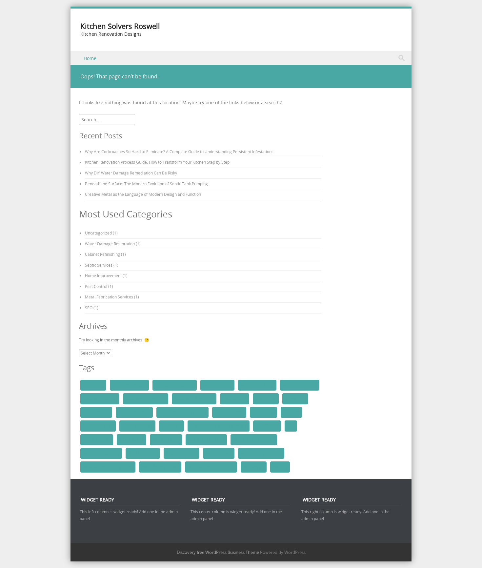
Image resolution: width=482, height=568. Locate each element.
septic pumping (96, 439)
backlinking (93, 385)
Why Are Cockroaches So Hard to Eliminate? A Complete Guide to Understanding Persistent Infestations (179, 151)
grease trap (295, 398)
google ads (266, 398)
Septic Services (98, 265)
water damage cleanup (261, 453)
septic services (166, 439)
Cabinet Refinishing (102, 254)
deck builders (234, 398)
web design (254, 466)
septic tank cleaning (206, 439)
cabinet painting (217, 385)
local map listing (98, 425)
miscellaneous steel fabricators (219, 425)
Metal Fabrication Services (109, 296)
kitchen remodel (229, 412)
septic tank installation (253, 439)
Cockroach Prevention (194, 398)
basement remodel (129, 385)
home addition (96, 412)
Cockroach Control (99, 398)
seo (291, 425)
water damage (218, 453)
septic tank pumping (101, 453)
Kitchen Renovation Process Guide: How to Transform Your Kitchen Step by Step (157, 162)
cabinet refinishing (257, 385)
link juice (291, 412)
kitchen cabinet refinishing (182, 412)
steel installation (181, 453)
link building (263, 412)
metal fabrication (137, 425)
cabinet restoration (299, 385)
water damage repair (160, 466)
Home (90, 58)
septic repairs (131, 439)
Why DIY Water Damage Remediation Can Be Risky (131, 172)
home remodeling (134, 412)
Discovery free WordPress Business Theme (218, 552)
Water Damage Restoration (110, 243)
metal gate (171, 425)
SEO (88, 307)
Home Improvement (103, 275)
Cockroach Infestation (145, 398)
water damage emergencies (107, 466)
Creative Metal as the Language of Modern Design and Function (143, 194)
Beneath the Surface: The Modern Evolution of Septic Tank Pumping (146, 183)
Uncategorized (98, 232)
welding (280, 466)
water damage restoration (211, 466)
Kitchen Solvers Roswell (120, 26)
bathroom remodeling (174, 385)
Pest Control (96, 286)
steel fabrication (143, 453)
